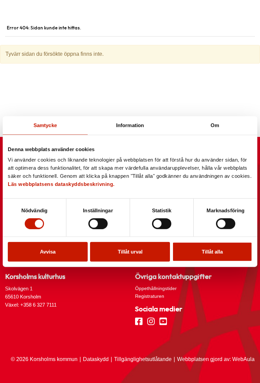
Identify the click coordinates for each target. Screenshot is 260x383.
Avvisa (48, 252)
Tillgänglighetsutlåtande (143, 359)
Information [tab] (130, 125)
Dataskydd (96, 359)
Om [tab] (215, 125)
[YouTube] (163, 321)
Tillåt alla (212, 252)
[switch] (98, 223)
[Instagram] (151, 321)
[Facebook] (139, 321)
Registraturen (149, 296)
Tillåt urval (130, 252)
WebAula (243, 359)
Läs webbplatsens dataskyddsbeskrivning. (61, 184)
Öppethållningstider (156, 288)
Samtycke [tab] (45, 125)
